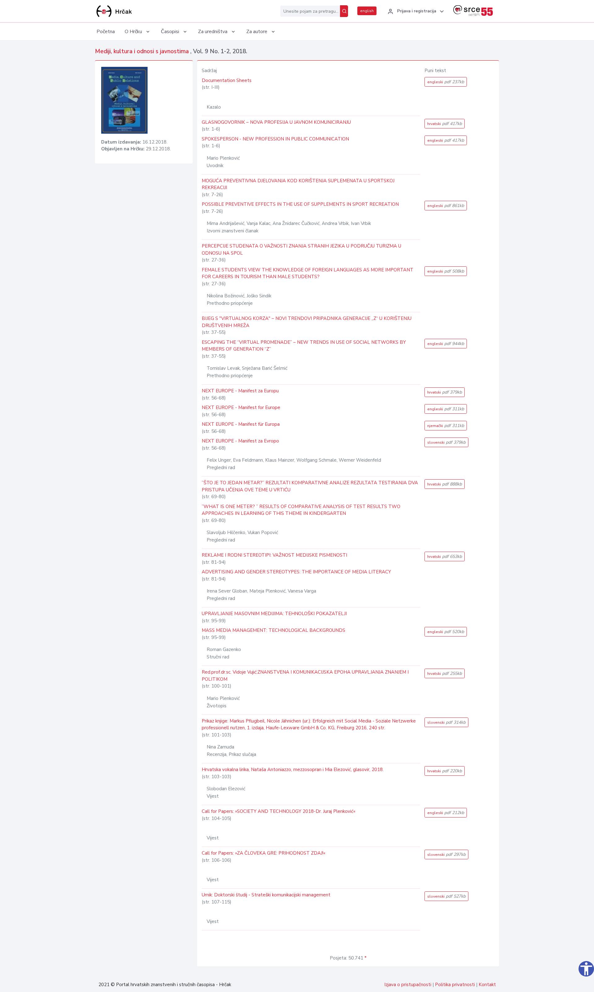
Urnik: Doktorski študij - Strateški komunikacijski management (266, 895)
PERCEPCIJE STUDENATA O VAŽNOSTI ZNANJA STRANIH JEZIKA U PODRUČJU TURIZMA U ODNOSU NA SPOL (301, 249)
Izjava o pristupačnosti (407, 984)
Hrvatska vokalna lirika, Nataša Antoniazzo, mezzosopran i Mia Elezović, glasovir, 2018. (293, 769)
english (367, 10)
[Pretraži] (344, 11)
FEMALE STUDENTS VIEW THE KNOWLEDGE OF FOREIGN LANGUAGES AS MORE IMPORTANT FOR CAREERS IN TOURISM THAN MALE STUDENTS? (307, 273)
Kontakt (487, 984)
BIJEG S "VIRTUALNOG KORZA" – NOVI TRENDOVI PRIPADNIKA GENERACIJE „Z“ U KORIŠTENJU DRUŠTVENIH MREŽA (306, 322)
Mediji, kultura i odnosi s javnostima (142, 51)
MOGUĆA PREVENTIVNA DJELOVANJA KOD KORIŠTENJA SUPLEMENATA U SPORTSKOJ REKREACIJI (298, 184)
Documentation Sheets (227, 80)
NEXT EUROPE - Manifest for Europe (241, 407)
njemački (445, 426)
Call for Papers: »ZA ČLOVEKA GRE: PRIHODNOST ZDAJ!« (263, 853)
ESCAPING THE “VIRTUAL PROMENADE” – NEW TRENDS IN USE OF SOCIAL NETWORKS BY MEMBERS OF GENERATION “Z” (304, 345)
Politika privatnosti (455, 984)
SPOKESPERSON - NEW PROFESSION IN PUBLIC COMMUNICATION (275, 139)
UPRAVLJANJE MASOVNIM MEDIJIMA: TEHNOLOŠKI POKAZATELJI (274, 613)
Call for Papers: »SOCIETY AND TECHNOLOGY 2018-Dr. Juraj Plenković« (278, 811)
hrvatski (444, 124)
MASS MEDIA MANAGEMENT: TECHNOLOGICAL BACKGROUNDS (273, 630)
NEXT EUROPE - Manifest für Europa (241, 424)
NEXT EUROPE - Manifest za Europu (240, 391)
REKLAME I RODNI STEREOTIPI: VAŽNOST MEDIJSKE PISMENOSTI (274, 555)
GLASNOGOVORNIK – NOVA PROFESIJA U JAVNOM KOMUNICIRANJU (276, 122)
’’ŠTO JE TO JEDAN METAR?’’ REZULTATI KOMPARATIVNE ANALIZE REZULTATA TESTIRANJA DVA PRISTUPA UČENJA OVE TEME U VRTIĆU (310, 486)
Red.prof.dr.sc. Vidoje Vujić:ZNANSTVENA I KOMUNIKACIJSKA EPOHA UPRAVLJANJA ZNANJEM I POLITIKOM (305, 675)
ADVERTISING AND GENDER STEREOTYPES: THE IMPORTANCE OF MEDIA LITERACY (296, 572)
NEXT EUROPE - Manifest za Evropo (240, 441)
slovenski (446, 442)
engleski (445, 82)
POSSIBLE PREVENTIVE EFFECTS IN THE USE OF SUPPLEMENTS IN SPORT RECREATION (300, 204)
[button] (415, 11)
